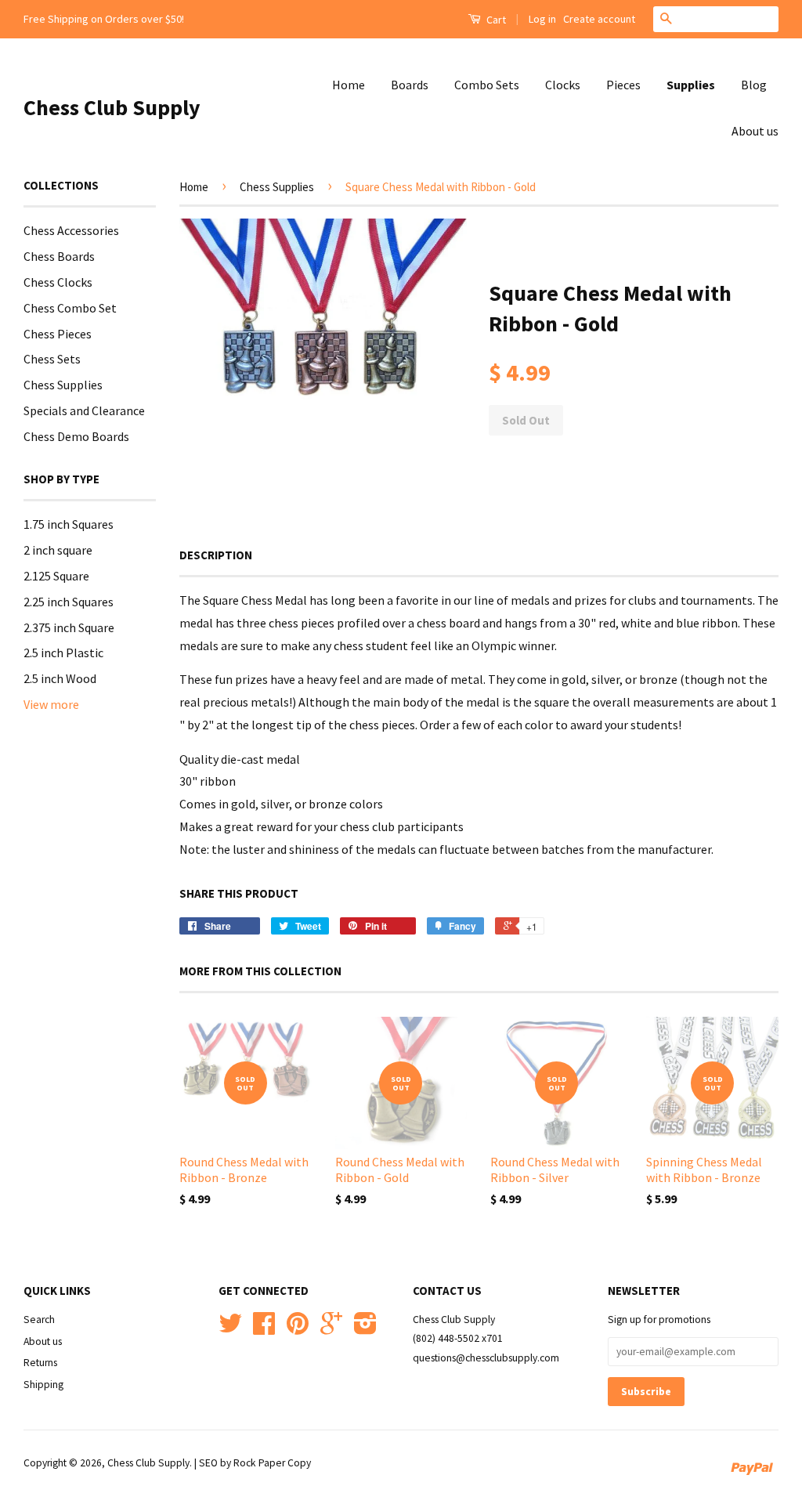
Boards (409, 84)
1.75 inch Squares (68, 524)
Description (215, 555)
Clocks (562, 84)
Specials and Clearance (84, 410)
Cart (495, 20)
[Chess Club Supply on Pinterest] (297, 1329)
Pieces (623, 84)
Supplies (691, 84)
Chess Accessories (71, 230)
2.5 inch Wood (59, 678)
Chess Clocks (57, 282)
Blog (754, 84)
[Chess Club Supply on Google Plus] (331, 1329)
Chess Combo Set (70, 308)
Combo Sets (486, 84)
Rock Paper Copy (272, 1463)
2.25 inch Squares (68, 601)
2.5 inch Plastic (63, 652)
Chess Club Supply (111, 107)
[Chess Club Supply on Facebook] (264, 1329)
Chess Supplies (63, 384)
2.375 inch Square (68, 627)
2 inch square (57, 550)
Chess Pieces (57, 334)
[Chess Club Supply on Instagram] (365, 1329)
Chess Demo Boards (76, 436)
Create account (599, 19)
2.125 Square (56, 576)
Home (348, 84)
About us (755, 131)
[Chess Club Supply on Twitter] (230, 1329)
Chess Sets (52, 359)
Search (39, 1319)
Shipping (43, 1384)
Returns (40, 1362)
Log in (542, 19)
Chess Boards (59, 256)
